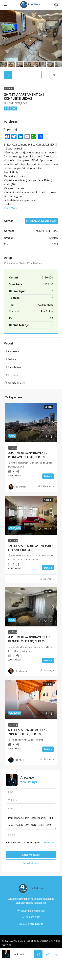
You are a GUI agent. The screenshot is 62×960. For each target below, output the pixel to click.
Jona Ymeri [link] (21, 486)
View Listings (28, 782)
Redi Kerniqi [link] (21, 671)
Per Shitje (9, 88)
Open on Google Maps (43, 220)
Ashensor (14, 351)
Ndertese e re (16, 383)
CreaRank (45, 940)
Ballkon (12, 359)
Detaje (48, 476)
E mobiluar (14, 367)
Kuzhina (13, 375)
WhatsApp (32, 863)
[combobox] (31, 834)
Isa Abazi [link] (20, 759)
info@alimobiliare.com (33, 910)
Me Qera (48, 407)
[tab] (8, 75)
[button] (45, 75)
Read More (11, 208)
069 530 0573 (33, 917)
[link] (31, 422)
